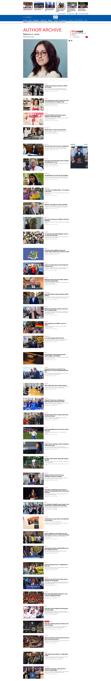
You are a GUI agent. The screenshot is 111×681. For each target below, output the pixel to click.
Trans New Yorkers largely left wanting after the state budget (56, 609)
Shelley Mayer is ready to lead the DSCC (55, 129)
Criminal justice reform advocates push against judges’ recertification (55, 355)
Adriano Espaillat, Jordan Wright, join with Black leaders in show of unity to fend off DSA (57, 534)
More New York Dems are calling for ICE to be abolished (57, 219)
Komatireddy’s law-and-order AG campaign (56, 175)
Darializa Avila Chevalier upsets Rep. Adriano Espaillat (56, 459)
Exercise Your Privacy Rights (83, 13)
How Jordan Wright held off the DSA (54, 338)
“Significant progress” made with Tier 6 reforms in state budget (55, 669)
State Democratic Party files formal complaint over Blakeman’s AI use (57, 161)
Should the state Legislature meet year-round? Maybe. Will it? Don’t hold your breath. (57, 250)
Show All (86, 144)
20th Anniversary (63, 20)
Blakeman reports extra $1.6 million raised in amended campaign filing (56, 280)
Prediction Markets (78, 20)
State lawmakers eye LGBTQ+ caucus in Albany (55, 324)
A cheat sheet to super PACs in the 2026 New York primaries (57, 519)
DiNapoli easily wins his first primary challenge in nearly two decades (54, 475)
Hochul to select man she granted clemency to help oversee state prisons (57, 638)
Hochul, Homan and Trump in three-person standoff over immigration (56, 579)
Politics (25, 20)
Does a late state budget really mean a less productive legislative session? (56, 594)
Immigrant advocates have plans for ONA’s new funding (56, 86)
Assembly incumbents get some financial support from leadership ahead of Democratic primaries (57, 491)
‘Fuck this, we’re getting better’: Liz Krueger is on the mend (57, 190)
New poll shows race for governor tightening (56, 146)
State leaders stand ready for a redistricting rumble (56, 654)
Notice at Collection (62, 13)
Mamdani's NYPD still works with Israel (56, 22)
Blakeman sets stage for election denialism (56, 204)
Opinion (50, 20)
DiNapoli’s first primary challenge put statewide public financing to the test (54, 400)
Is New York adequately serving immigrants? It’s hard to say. (56, 265)
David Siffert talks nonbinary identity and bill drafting (56, 294)
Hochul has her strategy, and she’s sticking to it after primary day (57, 444)
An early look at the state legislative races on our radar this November (56, 234)
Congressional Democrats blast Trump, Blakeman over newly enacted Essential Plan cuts (56, 370)
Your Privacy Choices (71, 13)
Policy (30, 20)
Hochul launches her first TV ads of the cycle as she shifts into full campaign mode (57, 101)
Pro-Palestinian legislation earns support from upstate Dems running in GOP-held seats (57, 504)
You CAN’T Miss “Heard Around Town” (37, 22)
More (86, 20)
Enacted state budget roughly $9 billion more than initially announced (57, 548)
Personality (36, 20)
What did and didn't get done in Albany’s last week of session (56, 624)
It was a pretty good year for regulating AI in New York (56, 565)
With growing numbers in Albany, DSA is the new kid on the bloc (56, 415)
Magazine (71, 20)
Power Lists (43, 20)
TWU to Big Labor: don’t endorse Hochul (56, 385)
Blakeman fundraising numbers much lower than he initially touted (56, 309)
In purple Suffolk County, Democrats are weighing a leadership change (55, 115)
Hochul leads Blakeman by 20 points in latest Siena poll (56, 429)
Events (56, 20)
